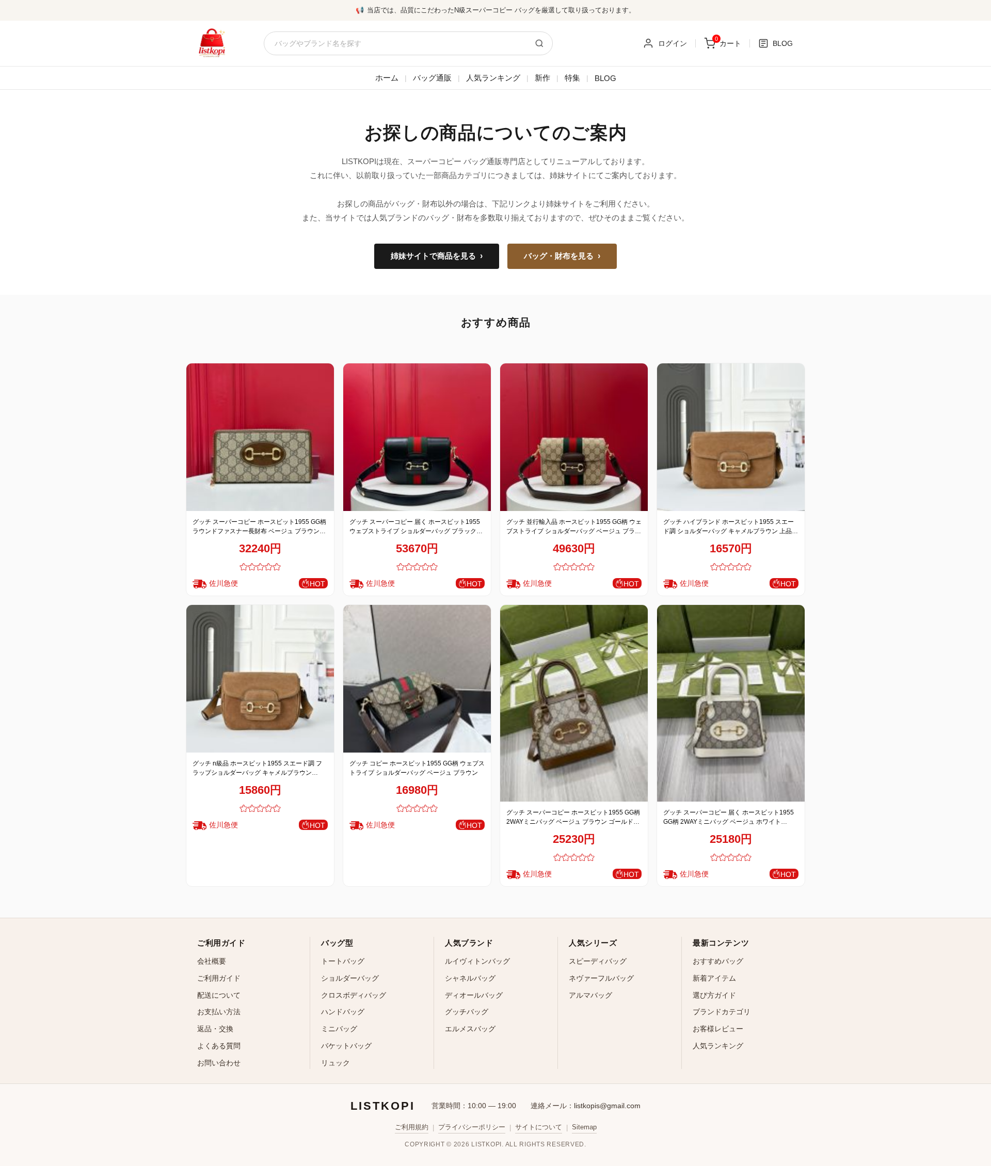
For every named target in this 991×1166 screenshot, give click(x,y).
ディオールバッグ (474, 995)
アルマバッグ (590, 995)
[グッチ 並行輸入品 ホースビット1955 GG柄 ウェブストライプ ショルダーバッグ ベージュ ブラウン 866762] (574, 437)
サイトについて (538, 1127)
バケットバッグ (346, 1046)
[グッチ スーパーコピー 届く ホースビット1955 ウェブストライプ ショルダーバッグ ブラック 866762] (417, 437)
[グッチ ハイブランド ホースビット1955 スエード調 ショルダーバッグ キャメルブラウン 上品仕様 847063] (731, 437)
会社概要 (211, 961)
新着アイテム (714, 978)
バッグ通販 (432, 77)
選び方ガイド (714, 995)
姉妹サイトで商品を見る (437, 256)
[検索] (539, 43)
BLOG (605, 78)
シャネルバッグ (470, 978)
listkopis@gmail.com (607, 1105)
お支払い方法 (219, 1012)
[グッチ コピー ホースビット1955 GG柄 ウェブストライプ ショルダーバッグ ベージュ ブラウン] (417, 679)
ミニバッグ (339, 1029)
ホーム (386, 77)
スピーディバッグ (598, 961)
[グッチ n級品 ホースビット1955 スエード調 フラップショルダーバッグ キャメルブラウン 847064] (260, 679)
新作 (542, 77)
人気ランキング (493, 77)
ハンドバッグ (342, 1012)
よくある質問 (219, 1046)
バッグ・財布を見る (562, 256)
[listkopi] (211, 43)
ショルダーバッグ (350, 978)
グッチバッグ (466, 1012)
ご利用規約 (411, 1127)
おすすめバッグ (718, 961)
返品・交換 (215, 1029)
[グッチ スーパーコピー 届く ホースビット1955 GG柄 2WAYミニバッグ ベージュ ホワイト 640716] (731, 703)
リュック (335, 1063)
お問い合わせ (219, 1063)
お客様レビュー (718, 1029)
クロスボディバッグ (353, 995)
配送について (219, 995)
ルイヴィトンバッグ (477, 961)
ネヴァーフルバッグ (601, 978)
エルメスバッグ (470, 1029)
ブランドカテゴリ (721, 1012)
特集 (572, 77)
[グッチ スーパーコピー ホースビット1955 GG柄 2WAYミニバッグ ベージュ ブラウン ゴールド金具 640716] (574, 703)
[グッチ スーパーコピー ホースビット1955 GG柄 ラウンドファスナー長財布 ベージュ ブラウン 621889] (260, 437)
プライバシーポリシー (471, 1127)
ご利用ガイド (219, 978)
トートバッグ (342, 961)
